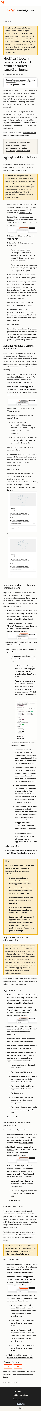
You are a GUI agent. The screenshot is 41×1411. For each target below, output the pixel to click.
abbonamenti (10, 82)
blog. (18, 1227)
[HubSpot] (2, 2)
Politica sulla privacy (20, 1395)
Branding (6, 370)
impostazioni (8, 1227)
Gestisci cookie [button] (18, 1399)
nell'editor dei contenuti (12, 1222)
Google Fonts (10, 968)
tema (7, 1211)
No (18, 1366)
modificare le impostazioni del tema (20, 1358)
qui (14, 52)
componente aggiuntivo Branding (24, 123)
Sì (8, 1366)
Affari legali (17, 1391)
